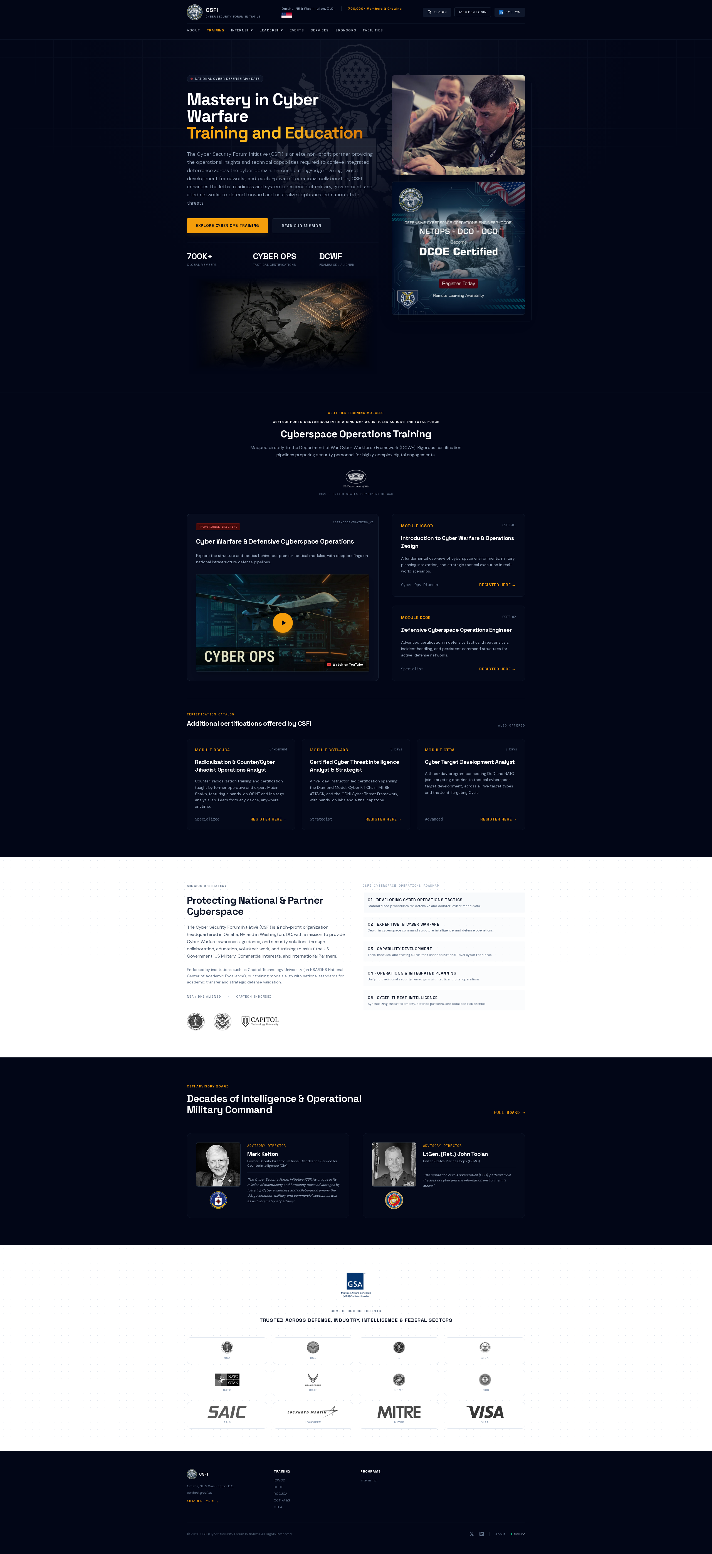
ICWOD (279, 1480)
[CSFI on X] (471, 1534)
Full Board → (509, 1112)
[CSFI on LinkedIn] (481, 1534)
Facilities (373, 30)
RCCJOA (280, 1493)
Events (297, 30)
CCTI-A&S (282, 1500)
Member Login (472, 12)
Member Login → (203, 1501)
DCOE (278, 1487)
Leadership (271, 30)
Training (215, 30)
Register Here (497, 584)
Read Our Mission (301, 225)
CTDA (278, 1507)
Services (320, 30)
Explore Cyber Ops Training (227, 225)
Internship (242, 30)
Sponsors (345, 30)
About (193, 30)
